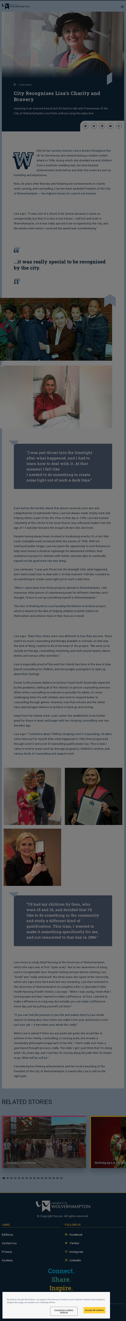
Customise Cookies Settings (63, 1311)
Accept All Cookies (94, 1310)
